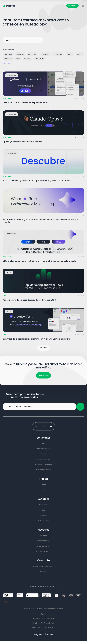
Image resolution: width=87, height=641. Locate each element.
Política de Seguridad (43, 623)
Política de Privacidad (43, 618)
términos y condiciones (43, 627)
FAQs (43, 614)
